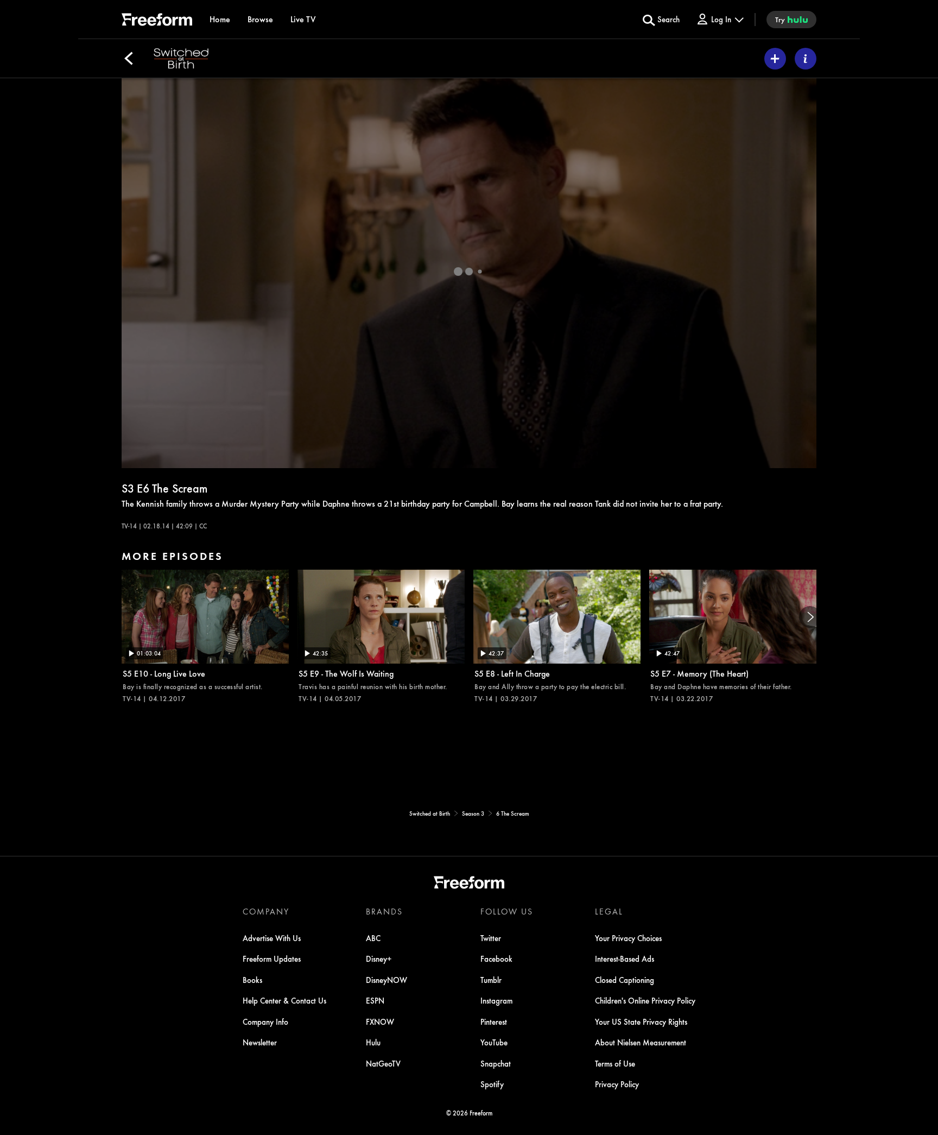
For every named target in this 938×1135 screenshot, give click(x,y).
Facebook (496, 958)
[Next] (810, 617)
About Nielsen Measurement (640, 1042)
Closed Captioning (624, 979)
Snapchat (495, 1063)
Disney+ (379, 958)
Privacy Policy (617, 1084)
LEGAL (609, 911)
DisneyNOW (386, 979)
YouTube (494, 1042)
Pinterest (493, 1021)
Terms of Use (615, 1063)
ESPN (375, 1000)
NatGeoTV (383, 1063)
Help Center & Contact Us (284, 1000)
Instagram (496, 1000)
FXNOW (380, 1021)
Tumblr (491, 979)
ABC (373, 937)
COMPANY (266, 911)
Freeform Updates (272, 958)
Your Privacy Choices (628, 937)
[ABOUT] (805, 59)
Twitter (490, 937)
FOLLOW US (506, 911)
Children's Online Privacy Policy (645, 1000)
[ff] (157, 21)
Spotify (492, 1084)
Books (252, 979)
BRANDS (384, 911)
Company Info (265, 1021)
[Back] (129, 58)
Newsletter (260, 1042)
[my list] (775, 59)
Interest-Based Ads (624, 958)
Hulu (373, 1042)
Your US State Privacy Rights (641, 1021)
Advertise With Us (272, 937)
